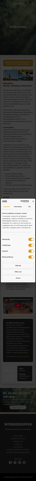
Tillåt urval (18, 272)
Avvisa (18, 278)
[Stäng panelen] (33, 201)
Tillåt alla (18, 265)
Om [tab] (29, 206)
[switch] (31, 245)
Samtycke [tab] (6, 206)
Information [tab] (18, 206)
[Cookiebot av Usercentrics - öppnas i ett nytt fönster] (21, 201)
